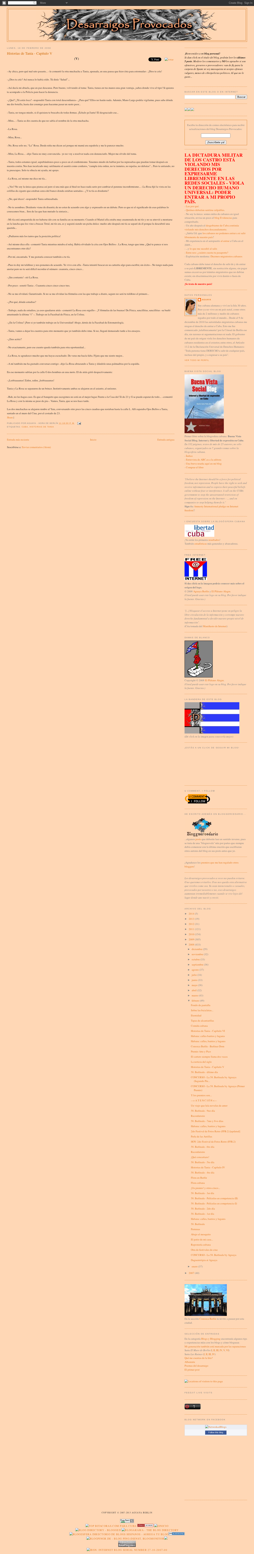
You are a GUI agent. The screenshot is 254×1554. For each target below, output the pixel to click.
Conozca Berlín (207, 1318)
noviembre (198, 954)
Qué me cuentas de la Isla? (199, 1358)
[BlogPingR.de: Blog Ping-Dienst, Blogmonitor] (125, 1538)
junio (195, 980)
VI (227, 1350)
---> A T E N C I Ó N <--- (204, 1100)
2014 (192, 913)
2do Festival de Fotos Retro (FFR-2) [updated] (215, 1131)
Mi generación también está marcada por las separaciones (215, 1346)
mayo (195, 985)
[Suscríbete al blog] (192, 110)
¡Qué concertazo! (200, 1157)
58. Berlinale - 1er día (202, 1213)
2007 (192, 1273)
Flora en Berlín (199, 1177)
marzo (195, 995)
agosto (195, 969)
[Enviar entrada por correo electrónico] (79, 423)
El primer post (192, 1369)
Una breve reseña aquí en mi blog (204, 463)
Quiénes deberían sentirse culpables (205, 210)
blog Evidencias (223, 217)
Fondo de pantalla (200, 1005)
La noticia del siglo (201, 1062)
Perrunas (195, 1229)
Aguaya (206, 300)
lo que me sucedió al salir (203, 248)
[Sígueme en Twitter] (186, 110)
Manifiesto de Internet (215, 626)
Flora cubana (198, 1183)
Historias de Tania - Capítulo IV (208, 1167)
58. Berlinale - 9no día (203, 1110)
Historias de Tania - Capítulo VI (208, 1031)
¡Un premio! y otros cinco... (205, 1188)
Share (10, 417)
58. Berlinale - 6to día (202, 1147)
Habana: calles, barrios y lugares (208, 1041)
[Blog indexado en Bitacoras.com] (111, 1526)
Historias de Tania (42, 427)
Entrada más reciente (18, 439)
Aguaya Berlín (201, 591)
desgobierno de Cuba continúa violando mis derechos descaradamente (212, 227)
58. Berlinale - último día (204, 1072)
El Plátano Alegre (221, 591)
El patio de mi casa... (202, 1239)
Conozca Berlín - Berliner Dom (207, 1046)
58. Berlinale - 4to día (202, 1172)
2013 (192, 919)
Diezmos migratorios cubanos (226, 256)
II (214, 1350)
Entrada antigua (165, 439)
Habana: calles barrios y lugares (208, 1036)
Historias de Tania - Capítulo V (29, 53)
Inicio (93, 439)
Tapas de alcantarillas (202, 1020)
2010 (192, 934)
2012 (192, 924)
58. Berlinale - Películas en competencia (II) (214, 1198)
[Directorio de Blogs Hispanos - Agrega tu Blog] (119, 1534)
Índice (189, 456)
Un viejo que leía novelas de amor (209, 1105)
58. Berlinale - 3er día (202, 1193)
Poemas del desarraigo (196, 1365)
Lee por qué (192, 206)
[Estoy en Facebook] (189, 110)
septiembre (198, 964)
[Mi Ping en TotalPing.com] (127, 1546)
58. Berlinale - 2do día (203, 1208)
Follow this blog (215, 1432)
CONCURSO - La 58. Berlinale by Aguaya (213, 1255)
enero (195, 1266)
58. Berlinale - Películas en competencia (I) (214, 1203)
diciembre (197, 949)
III (217, 1350)
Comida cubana (199, 1025)
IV (221, 1350)
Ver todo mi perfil (197, 360)
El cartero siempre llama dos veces (209, 1056)
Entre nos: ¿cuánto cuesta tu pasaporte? (207, 252)
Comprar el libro (195, 467)
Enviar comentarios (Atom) (36, 447)
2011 (192, 929)
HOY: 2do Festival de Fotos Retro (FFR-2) (213, 1141)
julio (194, 975)
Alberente (190, 1362)
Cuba (25, 427)
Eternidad (196, 1015)
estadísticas (200, 543)
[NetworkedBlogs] (215, 1427)
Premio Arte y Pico (201, 1051)
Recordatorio (198, 1116)
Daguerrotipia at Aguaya (204, 1260)
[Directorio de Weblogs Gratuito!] (145, 1526)
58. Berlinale (198, 1224)
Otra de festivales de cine (204, 1250)
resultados (214, 540)
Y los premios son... (201, 1095)
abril (194, 990)
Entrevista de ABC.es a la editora (203, 459)
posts (198, 839)
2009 (192, 939)
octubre (196, 959)
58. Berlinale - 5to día (202, 1162)
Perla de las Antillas (201, 1136)
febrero (196, 1000)
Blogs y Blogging (210, 1338)
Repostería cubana (201, 1244)
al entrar (225, 241)
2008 (192, 944)
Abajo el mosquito (201, 1234)
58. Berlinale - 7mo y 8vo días (207, 1121)
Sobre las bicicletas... (202, 1010)
